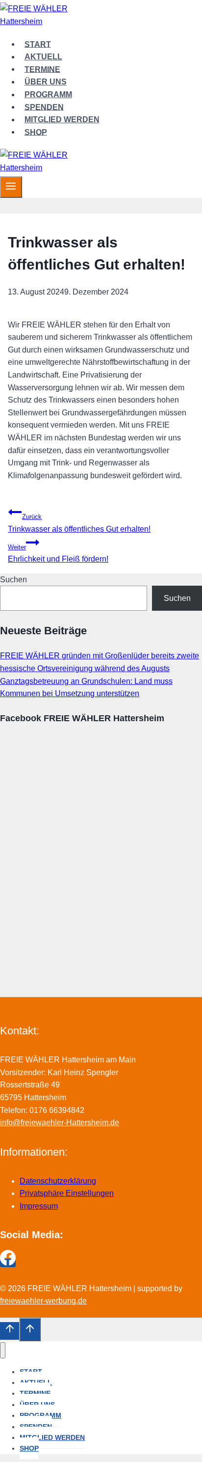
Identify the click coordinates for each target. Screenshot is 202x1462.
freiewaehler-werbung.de (43, 1301)
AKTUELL (43, 57)
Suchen (13, 579)
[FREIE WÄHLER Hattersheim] (44, 21)
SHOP (36, 132)
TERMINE (42, 69)
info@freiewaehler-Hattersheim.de (59, 1122)
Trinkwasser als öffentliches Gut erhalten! (79, 523)
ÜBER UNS (46, 82)
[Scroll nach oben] (9, 1331)
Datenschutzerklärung (58, 1181)
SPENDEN (44, 107)
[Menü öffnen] (11, 187)
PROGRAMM (48, 94)
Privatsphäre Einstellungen (67, 1193)
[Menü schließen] (2, 1350)
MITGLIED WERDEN (62, 119)
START (38, 44)
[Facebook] (8, 1263)
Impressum (39, 1206)
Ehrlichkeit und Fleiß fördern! (58, 553)
